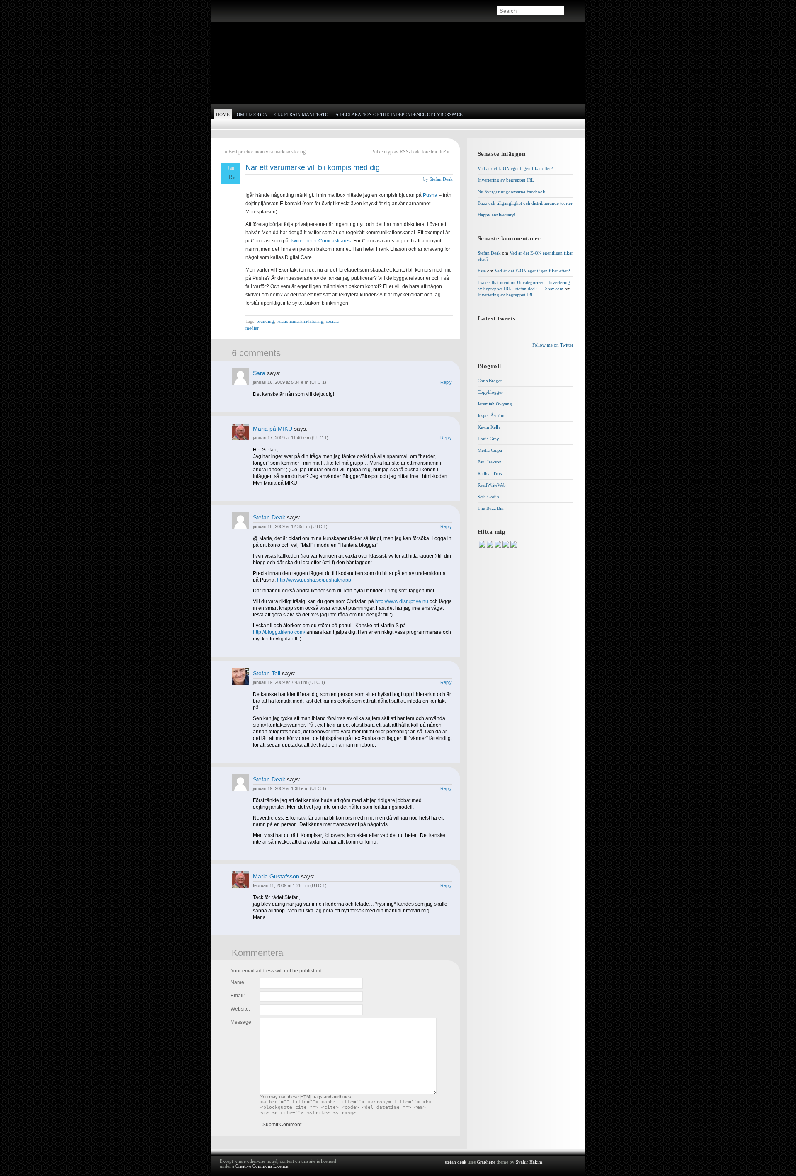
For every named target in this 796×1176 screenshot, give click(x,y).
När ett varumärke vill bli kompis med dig (312, 167)
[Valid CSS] (560, 1168)
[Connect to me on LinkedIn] (483, 546)
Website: (240, 1009)
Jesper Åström (491, 415)
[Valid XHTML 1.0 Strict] (560, 1162)
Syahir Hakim (529, 1161)
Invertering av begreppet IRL (506, 179)
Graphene (486, 1161)
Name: (238, 982)
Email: (238, 996)
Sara (259, 373)
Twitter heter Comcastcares (320, 241)
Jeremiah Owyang (495, 403)
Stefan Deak (441, 179)
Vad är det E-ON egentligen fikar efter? (515, 168)
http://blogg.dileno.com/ (279, 632)
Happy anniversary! (497, 214)
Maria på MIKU (272, 428)
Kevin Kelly (489, 426)
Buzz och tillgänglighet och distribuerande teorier (525, 203)
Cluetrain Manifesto (301, 114)
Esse (482, 270)
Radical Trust (490, 473)
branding (265, 321)
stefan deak (255, 62)
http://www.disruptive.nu (401, 601)
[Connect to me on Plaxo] (506, 546)
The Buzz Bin (491, 508)
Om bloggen (252, 114)
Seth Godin (488, 496)
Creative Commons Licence (261, 1166)
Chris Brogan (490, 380)
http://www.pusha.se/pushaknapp (314, 580)
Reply (446, 382)
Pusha (430, 195)
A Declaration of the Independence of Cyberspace (399, 114)
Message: (241, 1022)
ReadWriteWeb (492, 485)
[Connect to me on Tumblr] (513, 546)
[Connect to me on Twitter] (498, 546)
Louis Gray (488, 438)
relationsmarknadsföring (300, 321)
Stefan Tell (266, 673)
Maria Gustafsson (276, 876)
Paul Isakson (490, 461)
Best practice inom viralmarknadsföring (267, 152)
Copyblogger (490, 392)
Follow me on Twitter (552, 344)
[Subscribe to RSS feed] (227, 11)
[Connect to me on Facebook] (491, 546)
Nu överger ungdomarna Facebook (511, 191)
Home (223, 114)
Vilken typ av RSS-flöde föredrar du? (409, 152)
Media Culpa (490, 450)
